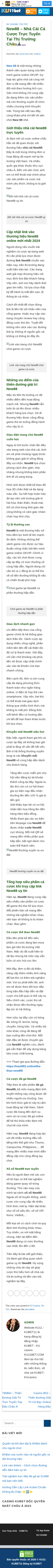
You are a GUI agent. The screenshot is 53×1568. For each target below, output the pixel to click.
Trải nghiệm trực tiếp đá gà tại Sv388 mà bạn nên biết (25, 1478)
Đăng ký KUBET (32, 1563)
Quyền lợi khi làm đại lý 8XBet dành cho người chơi (24, 1446)
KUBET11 (23, 1531)
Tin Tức (23, 24)
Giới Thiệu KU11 (9, 1531)
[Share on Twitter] (23, 1293)
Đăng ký (33, 11)
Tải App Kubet (42, 1530)
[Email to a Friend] (30, 1293)
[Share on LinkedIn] (42, 1293)
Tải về (47, 3)
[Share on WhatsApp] (11, 1293)
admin (37, 54)
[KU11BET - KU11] (11, 10)
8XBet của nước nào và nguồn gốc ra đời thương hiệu (26, 1457)
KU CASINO (41, 1535)
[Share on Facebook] (17, 1293)
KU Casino (12, 24)
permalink (29, 1309)
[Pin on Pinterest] (36, 1293)
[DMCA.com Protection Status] (26, 1553)
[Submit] (47, 1423)
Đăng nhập (45, 11)
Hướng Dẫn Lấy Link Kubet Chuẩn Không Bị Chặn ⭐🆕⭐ (24, 1489)
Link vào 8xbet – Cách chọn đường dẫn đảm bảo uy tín (24, 1467)
